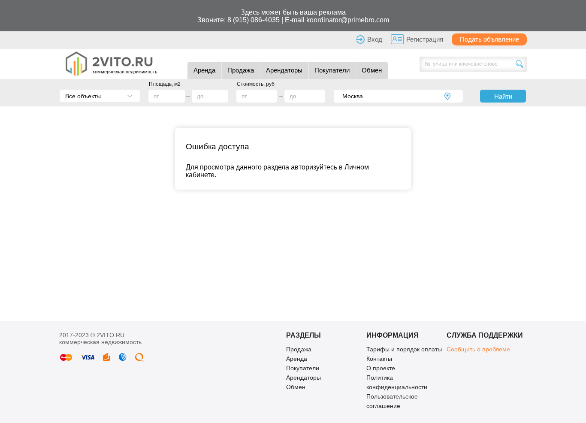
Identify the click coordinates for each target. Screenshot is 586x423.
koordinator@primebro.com (347, 20)
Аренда (204, 70)
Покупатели (332, 70)
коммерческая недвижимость (125, 71)
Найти (503, 96)
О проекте (380, 368)
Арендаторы (284, 70)
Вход (374, 39)
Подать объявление (489, 39)
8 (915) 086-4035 (253, 20)
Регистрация (424, 39)
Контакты (379, 358)
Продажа (240, 70)
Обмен (372, 70)
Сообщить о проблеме (478, 349)
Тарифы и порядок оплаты (404, 349)
